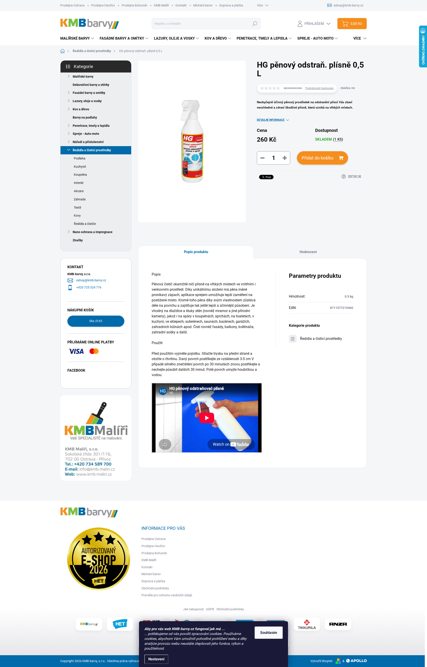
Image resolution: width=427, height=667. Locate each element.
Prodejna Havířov (103, 5)
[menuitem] (77, 38)
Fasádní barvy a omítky (89, 93)
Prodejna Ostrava (72, 5)
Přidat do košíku (317, 158)
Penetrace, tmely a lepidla (91, 125)
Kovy (77, 215)
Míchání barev (203, 5)
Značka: (347, 88)
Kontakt (181, 5)
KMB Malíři (161, 5)
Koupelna (80, 174)
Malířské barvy (83, 76)
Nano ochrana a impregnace (93, 232)
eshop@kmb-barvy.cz (91, 280)
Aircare (79, 191)
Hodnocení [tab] (308, 252)
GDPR (210, 609)
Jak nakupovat (193, 609)
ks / (95, 321)
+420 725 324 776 (88, 287)
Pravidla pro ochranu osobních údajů (166, 595)
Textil (77, 207)
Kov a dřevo (81, 109)
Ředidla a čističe (85, 224)
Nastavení (156, 659)
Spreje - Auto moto (86, 133)
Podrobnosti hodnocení (319, 88)
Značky (78, 240)
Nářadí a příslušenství (88, 142)
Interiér (79, 183)
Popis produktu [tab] (196, 252)
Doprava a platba (231, 5)
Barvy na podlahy (85, 117)
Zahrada (80, 199)
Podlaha (79, 158)
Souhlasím (268, 633)
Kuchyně (80, 166)
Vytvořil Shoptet (321, 661)
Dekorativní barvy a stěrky (91, 85)
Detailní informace (270, 119)
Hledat (255, 23)
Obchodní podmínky (155, 588)
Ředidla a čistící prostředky (92, 150)
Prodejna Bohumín (134, 5)
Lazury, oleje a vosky (87, 101)
